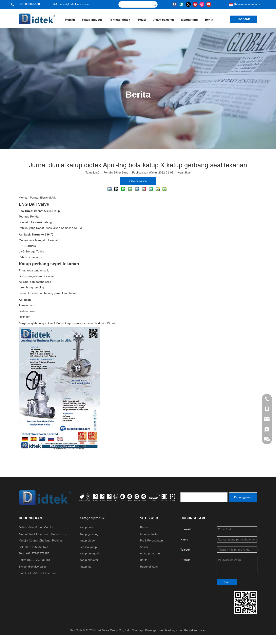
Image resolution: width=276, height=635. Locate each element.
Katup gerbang (88, 534)
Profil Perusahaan (151, 540)
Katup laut (85, 566)
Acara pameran (150, 553)
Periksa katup (88, 547)
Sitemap (137, 630)
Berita (143, 559)
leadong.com (174, 630)
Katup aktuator (88, 559)
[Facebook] (174, 4)
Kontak (244, 19)
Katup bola (86, 527)
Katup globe (87, 540)
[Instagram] (201, 4)
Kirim (227, 582)
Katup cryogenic (89, 553)
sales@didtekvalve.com (74, 4)
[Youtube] (208, 4)
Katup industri (149, 534)
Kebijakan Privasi (195, 630)
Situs (187, 172)
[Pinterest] (195, 4)
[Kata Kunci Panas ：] (154, 4)
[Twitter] (188, 4)
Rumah (144, 527)
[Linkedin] (181, 4)
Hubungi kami (149, 566)
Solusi (144, 547)
